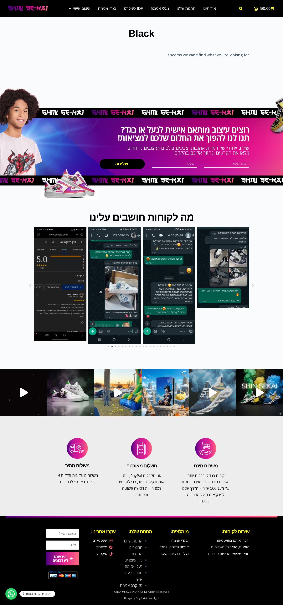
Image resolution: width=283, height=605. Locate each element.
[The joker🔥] (70, 392)
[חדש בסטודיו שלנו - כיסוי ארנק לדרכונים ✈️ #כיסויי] (118, 392)
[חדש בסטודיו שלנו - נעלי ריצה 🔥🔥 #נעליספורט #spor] (212, 392)
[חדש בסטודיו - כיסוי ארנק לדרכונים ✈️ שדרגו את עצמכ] (165, 392)
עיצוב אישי (81, 8)
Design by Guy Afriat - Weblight (141, 598)
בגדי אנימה (107, 8)
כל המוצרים (133, 560)
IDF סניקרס (133, 8)
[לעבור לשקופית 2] (112, 346)
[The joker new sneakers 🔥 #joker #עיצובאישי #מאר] (23, 392)
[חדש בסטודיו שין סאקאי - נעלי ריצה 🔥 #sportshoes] (259, 392)
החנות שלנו (186, 8)
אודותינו (209, 8)
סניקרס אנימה (131, 585)
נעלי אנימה (160, 8)
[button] (241, 9)
